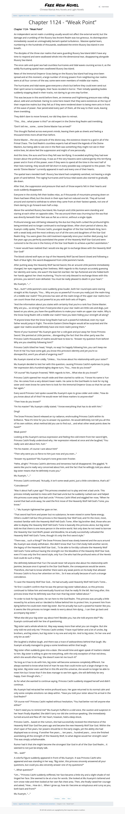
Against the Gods (24, 15)
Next (69, 798)
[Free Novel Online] (62, 6)
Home (15, 15)
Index (63, 798)
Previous (57, 798)
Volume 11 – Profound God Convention (43, 15)
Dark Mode (105, 7)
